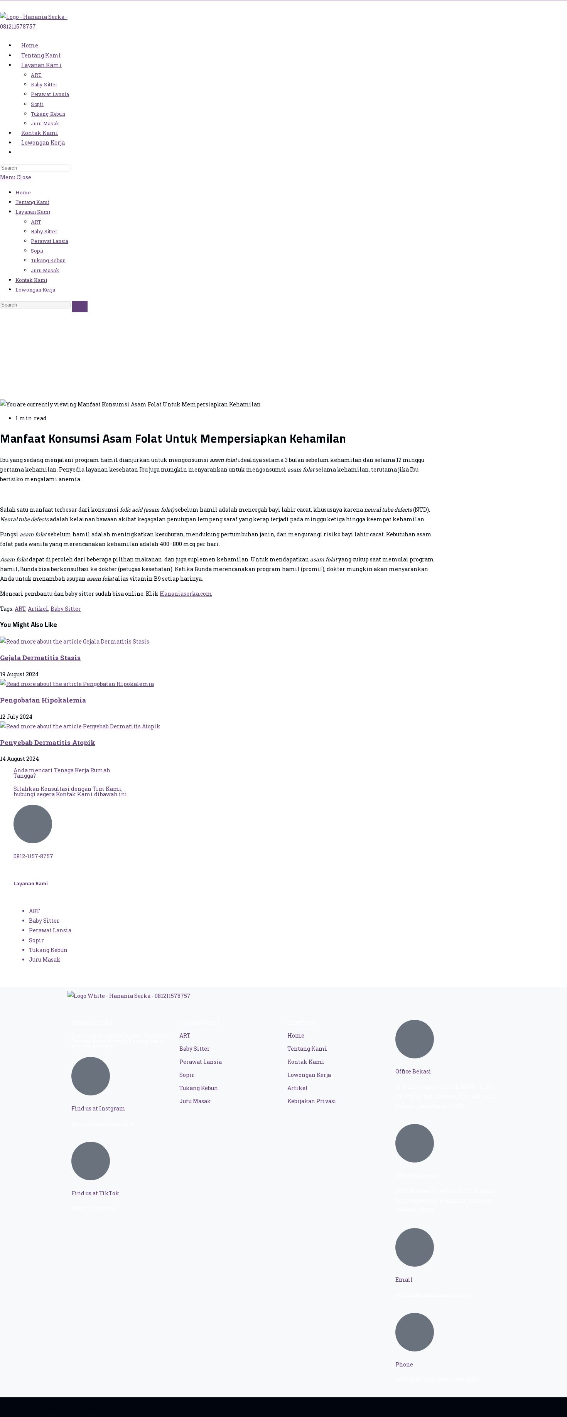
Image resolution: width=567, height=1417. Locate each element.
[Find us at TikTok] (90, 1161)
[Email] (414, 1247)
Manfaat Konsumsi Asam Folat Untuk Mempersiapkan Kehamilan (94, 369)
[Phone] (414, 1332)
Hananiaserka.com (186, 593)
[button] (219, 469)
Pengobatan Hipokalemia (43, 700)
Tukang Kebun (48, 260)
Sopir (37, 250)
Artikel (38, 608)
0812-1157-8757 (33, 856)
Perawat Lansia (49, 241)
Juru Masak (45, 270)
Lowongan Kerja (35, 289)
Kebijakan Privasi (311, 1101)
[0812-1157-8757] (33, 824)
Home (23, 192)
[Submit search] (80, 306)
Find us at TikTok (95, 1193)
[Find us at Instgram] (90, 1076)
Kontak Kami (31, 279)
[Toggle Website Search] (21, 152)
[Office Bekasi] (414, 1039)
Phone (404, 1364)
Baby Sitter (44, 231)
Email (404, 1279)
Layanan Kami (32, 211)
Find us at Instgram (98, 1108)
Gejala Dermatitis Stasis (40, 657)
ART (36, 221)
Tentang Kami (32, 202)
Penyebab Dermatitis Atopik (47, 742)
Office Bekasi (413, 1071)
